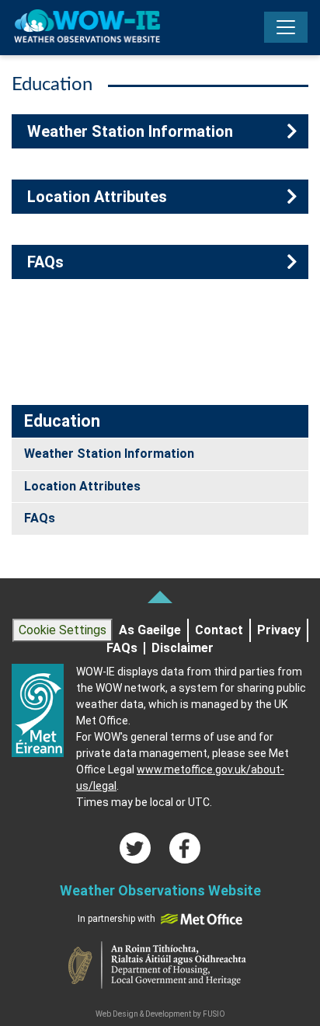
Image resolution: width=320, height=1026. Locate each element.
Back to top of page (160, 597)
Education (62, 421)
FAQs (45, 262)
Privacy (279, 630)
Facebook (184, 848)
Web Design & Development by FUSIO (160, 1014)
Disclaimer (182, 648)
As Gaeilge (150, 630)
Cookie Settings (62, 630)
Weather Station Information (130, 131)
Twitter (135, 848)
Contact (219, 630)
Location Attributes (97, 196)
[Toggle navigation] (286, 27)
